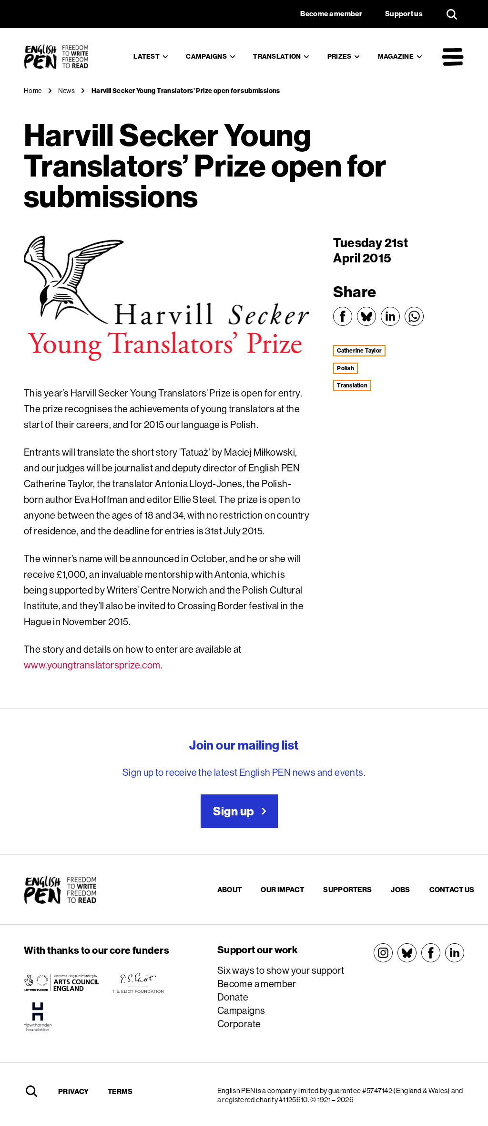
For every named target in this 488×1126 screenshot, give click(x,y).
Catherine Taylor (359, 350)
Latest (146, 56)
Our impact (282, 889)
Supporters (347, 889)
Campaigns (206, 56)
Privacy (73, 1091)
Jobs (400, 889)
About (229, 889)
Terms (120, 1091)
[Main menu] (453, 57)
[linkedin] (454, 952)
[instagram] (383, 952)
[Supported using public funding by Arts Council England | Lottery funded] (61, 983)
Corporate (239, 1024)
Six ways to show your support (281, 970)
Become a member (256, 984)
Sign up (233, 811)
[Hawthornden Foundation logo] (37, 1016)
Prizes (339, 56)
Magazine (396, 56)
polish (345, 368)
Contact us (452, 889)
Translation (277, 56)
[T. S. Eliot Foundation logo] (137, 983)
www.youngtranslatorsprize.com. (93, 665)
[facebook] (430, 952)
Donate (232, 997)
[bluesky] (407, 952)
